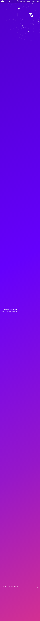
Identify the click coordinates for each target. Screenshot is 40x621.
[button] (2, 587)
